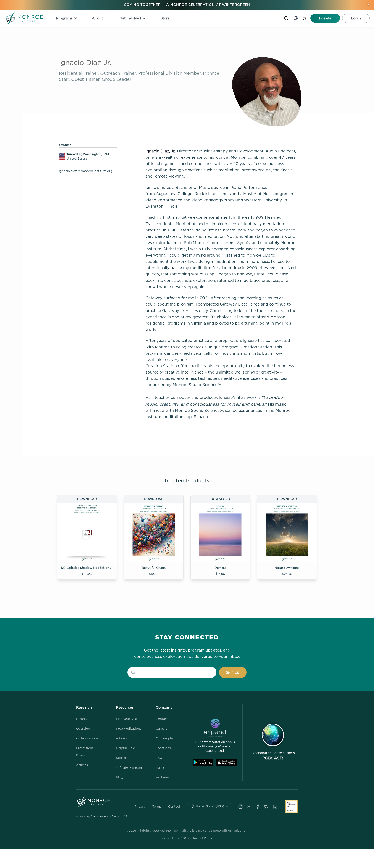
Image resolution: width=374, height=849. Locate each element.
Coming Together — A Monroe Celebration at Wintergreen (187, 4)
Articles (82, 765)
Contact (162, 718)
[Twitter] (266, 806)
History (81, 718)
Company (164, 707)
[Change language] (295, 18)
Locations (163, 748)
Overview (83, 728)
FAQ (159, 757)
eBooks (121, 738)
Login (356, 18)
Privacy (139, 806)
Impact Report (203, 837)
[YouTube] (249, 806)
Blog (119, 777)
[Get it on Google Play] (202, 762)
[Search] (286, 18)
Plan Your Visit (127, 718)
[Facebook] (258, 806)
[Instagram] (240, 806)
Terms (160, 767)
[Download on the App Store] (226, 762)
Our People (164, 738)
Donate (325, 18)
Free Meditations (128, 728)
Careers (161, 728)
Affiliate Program (129, 767)
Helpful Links (126, 748)
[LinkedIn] (275, 806)
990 (183, 837)
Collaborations (87, 738)
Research (84, 707)
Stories (121, 757)
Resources (125, 707)
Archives (162, 777)
